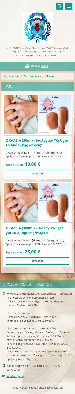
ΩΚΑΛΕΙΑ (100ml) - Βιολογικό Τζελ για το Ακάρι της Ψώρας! (35, 230)
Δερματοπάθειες (33, 76)
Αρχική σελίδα (11, 76)
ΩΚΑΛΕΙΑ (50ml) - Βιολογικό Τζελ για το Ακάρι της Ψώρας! (37, 142)
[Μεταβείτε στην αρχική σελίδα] (37, 23)
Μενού (68, 6)
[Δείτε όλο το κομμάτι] (37, 115)
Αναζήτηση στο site (59, 6)
